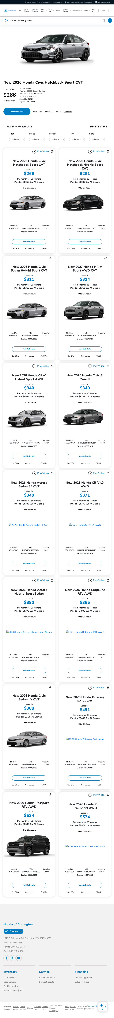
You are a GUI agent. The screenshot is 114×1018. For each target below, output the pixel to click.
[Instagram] (13, 958)
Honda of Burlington (7, 1008)
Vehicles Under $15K (13, 990)
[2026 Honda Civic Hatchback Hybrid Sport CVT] (84, 203)
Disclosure (68, 111)
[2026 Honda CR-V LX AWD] (84, 525)
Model (52, 133)
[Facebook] (6, 958)
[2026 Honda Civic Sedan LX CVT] (29, 738)
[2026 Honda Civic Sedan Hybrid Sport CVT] (29, 309)
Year (11, 133)
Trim (71, 133)
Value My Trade (82, 982)
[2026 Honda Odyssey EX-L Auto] (84, 739)
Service (44, 972)
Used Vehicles (9, 982)
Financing (81, 972)
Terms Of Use (23, 1008)
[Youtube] (19, 958)
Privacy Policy (16, 1008)
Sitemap (30, 1008)
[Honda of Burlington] (10, 10)
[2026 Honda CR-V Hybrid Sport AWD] (29, 417)
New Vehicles (9, 977)
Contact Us (15, 931)
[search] (112, 10)
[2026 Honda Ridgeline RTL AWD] (84, 632)
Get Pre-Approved (83, 977)
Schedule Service (47, 977)
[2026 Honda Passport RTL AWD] (29, 846)
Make (32, 133)
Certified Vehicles (11, 986)
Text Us (44, 249)
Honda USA (73, 1008)
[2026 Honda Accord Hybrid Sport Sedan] (29, 632)
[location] (65, 2)
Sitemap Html (37, 1008)
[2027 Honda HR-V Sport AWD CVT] (84, 309)
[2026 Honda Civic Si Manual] (84, 417)
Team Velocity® (93, 1006)
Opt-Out (67, 1008)
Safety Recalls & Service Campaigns (55, 1008)
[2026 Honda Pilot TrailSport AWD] (84, 846)
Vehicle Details (17, 111)
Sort (91, 133)
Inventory (10, 972)
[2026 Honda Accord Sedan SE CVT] (29, 525)
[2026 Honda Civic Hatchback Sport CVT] (29, 203)
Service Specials (46, 982)
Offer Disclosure (29, 188)
